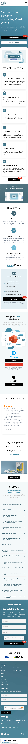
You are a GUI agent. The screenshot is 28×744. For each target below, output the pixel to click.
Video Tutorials (4, 684)
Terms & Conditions (17, 670)
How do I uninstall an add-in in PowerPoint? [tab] (11, 539)
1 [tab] (9, 436)
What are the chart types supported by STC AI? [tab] (13, 551)
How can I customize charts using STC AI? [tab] (12, 528)
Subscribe (6, 712)
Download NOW (14, 37)
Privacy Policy (16, 667)
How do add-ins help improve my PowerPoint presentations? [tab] (13, 585)
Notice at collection (6, 742)
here (19, 325)
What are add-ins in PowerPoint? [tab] (12, 504)
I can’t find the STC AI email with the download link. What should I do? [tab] (13, 562)
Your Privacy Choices (10, 740)
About (2, 667)
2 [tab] (11, 436)
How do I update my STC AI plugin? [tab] (13, 568)
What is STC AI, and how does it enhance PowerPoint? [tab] (11, 510)
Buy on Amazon (14, 477)
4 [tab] (15, 436)
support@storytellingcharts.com (10, 727)
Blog (2, 676)
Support (3, 673)
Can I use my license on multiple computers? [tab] (12, 596)
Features (3, 670)
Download (14, 360)
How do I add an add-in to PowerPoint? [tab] (10, 516)
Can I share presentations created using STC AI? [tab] (13, 591)
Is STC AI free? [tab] (7, 545)
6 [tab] (19, 436)
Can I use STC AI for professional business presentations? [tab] (12, 556)
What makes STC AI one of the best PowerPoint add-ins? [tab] (12, 522)
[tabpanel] (14, 418)
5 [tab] (17, 436)
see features (14, 42)
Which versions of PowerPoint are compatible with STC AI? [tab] (13, 579)
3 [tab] (13, 436)
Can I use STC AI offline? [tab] (9, 533)
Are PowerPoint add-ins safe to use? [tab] (12, 573)
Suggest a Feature (5, 682)
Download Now (14, 179)
